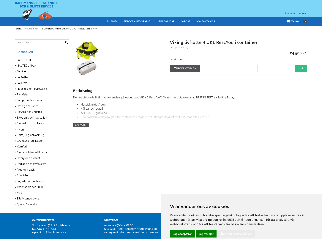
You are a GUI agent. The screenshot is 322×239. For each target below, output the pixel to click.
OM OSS (185, 21)
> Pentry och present (27, 158)
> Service (20, 71)
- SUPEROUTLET (25, 59)
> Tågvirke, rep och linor (29, 181)
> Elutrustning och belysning (32, 123)
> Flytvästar (21, 94)
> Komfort (21, 146)
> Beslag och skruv (26, 106)
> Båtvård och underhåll (29, 111)
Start (18, 29)
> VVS (18, 192)
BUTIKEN (112, 21)
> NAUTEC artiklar (25, 65)
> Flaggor (20, 129)
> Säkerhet (21, 82)
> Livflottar (47, 29)
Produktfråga (186, 68)
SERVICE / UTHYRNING (137, 21)
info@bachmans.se (53, 232)
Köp (301, 68)
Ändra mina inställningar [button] (236, 233)
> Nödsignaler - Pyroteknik (31, 88)
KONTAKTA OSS (206, 21)
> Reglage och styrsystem (30, 163)
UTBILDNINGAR (166, 21)
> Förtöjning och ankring (29, 134)
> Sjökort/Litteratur (26, 204)
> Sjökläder (21, 175)
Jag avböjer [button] (206, 233)
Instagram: (110, 232)
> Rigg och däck (24, 169)
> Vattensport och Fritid (29, 186)
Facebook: (110, 229)
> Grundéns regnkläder (29, 140)
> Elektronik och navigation (31, 117)
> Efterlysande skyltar (27, 198)
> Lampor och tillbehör (29, 100)
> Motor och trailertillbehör (31, 152)
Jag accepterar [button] (182, 233)
